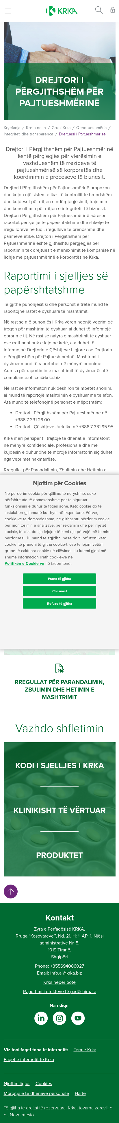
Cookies (44, 1084)
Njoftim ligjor (17, 1084)
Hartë (80, 1093)
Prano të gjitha (59, 578)
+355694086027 (67, 966)
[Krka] (62, 11)
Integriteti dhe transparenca (28, 134)
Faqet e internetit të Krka (29, 1060)
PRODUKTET (59, 855)
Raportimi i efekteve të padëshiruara (59, 992)
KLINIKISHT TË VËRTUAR (60, 810)
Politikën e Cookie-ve (24, 563)
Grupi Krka (61, 127)
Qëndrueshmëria (91, 127)
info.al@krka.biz (66, 973)
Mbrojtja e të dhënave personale (36, 1093)
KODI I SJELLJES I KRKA (59, 766)
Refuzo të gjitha (59, 603)
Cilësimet (59, 591)
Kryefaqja (12, 127)
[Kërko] (99, 11)
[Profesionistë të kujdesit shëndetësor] (113, 11)
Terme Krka (85, 1050)
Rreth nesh (36, 127)
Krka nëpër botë (59, 982)
